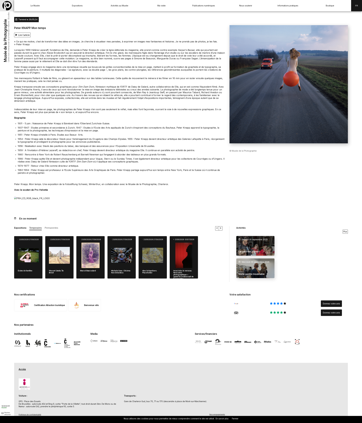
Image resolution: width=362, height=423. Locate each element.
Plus (345, 231)
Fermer (235, 418)
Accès (22, 369)
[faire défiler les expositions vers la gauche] (217, 228)
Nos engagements (217, 414)
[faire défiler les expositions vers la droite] (220, 228)
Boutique (330, 5)
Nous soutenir (245, 5)
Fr (356, 6)
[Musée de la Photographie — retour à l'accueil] (7, 5)
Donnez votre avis (331, 303)
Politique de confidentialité (30, 415)
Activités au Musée (119, 5)
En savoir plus (222, 418)
